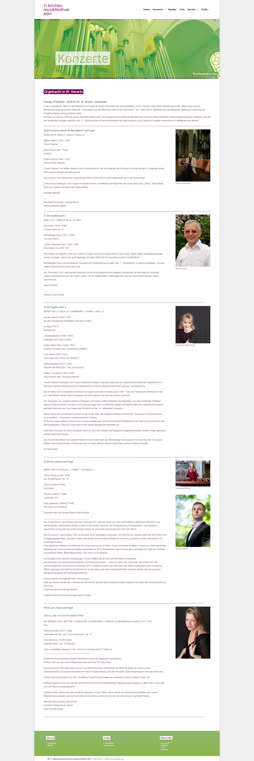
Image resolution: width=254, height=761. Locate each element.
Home (146, 9)
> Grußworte (108, 743)
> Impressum (97, 759)
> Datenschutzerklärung (113, 759)
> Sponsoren (108, 745)
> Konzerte (164, 743)
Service (191, 9)
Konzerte (158, 9)
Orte (182, 9)
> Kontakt (164, 749)
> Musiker (164, 745)
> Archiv (49, 745)
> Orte (162, 747)
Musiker (172, 9)
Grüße (204, 9)
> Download (51, 743)
